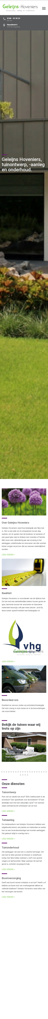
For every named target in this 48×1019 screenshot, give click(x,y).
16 (36, 771)
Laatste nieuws (14, 908)
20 (46, 771)
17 (39, 771)
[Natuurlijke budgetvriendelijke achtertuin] (24, 924)
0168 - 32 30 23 (13, 18)
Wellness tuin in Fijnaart (11, 979)
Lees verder (8, 946)
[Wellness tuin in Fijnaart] (24, 964)
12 (27, 771)
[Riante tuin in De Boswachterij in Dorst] (24, 1003)
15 (34, 771)
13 (29, 771)
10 (22, 771)
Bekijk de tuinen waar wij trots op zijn (21, 726)
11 (25, 771)
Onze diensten (13, 784)
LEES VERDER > (8, 555)
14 (32, 771)
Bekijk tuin (6, 758)
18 (41, 771)
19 (43, 771)
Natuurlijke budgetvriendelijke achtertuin (18, 940)
